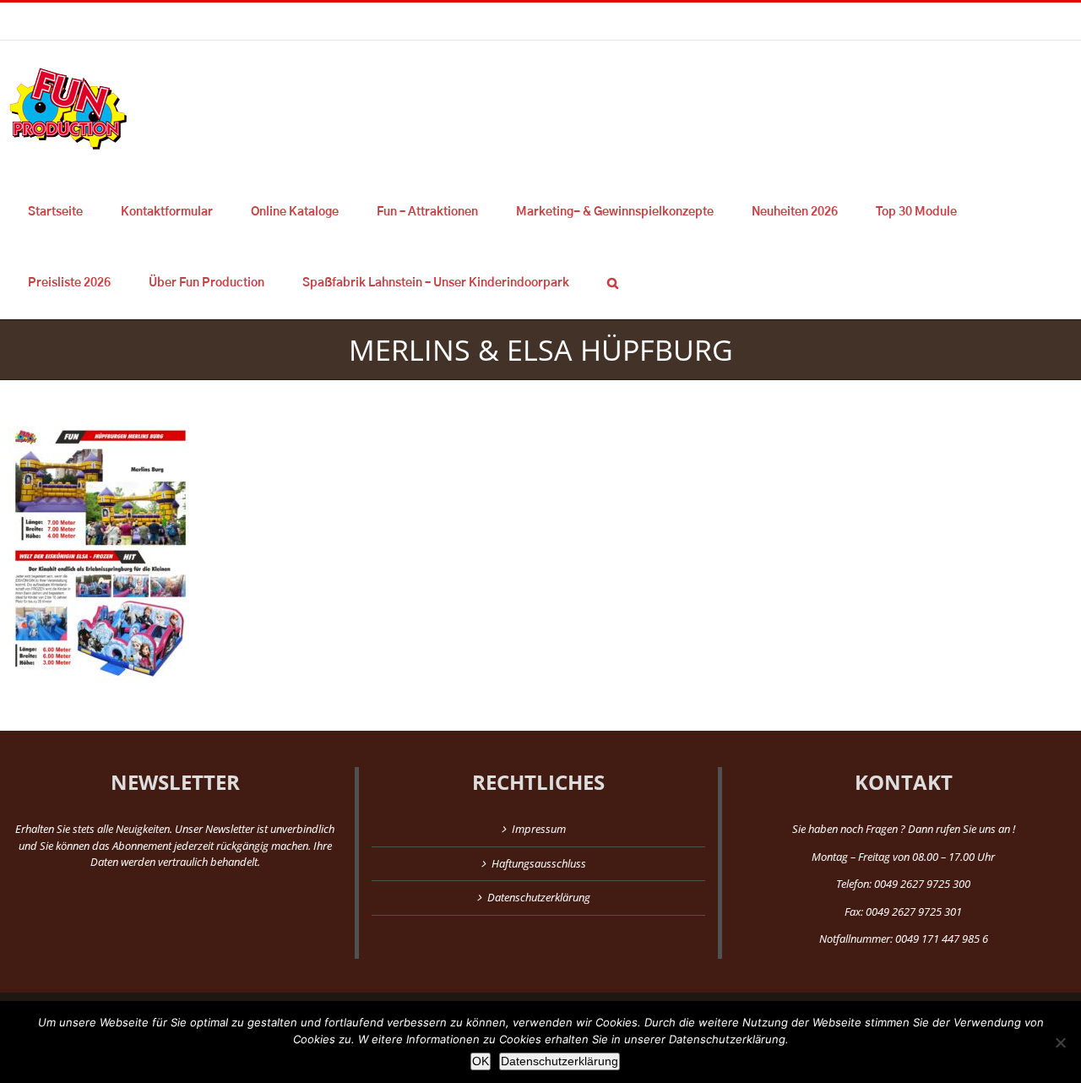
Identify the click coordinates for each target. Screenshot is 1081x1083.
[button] (612, 283)
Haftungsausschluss (539, 863)
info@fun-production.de (262, 21)
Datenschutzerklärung (538, 897)
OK (480, 1061)
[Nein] (1059, 1042)
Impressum (539, 828)
